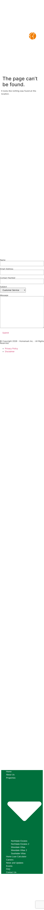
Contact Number (7, 278)
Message (4, 295)
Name (2, 260)
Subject (3, 287)
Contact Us (11, 872)
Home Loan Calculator (16, 856)
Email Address (6, 269)
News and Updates (14, 863)
